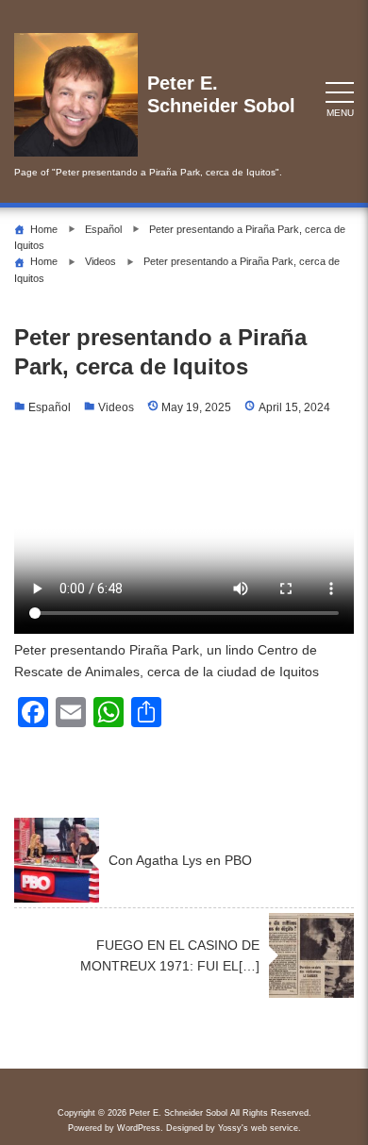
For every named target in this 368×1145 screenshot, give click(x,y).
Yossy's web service (258, 1128)
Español (49, 407)
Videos (116, 407)
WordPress (138, 1128)
